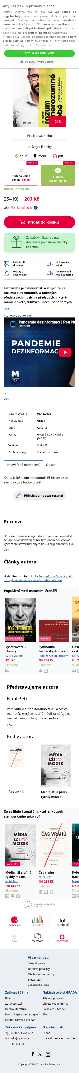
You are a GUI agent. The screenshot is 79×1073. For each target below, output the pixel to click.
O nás (46, 1033)
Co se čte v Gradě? (54, 1009)
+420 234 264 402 (22, 1033)
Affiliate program (53, 998)
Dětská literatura (16, 1009)
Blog (45, 1014)
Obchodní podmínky (41, 974)
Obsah (51, 465)
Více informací (44, 45)
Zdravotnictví (13, 1003)
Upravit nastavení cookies (59, 1038)
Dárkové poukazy (39, 969)
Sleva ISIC (34, 979)
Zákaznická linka (38, 985)
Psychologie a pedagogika (22, 1014)
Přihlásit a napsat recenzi (43, 496)
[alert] (39, 34)
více (6, 308)
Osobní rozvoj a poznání (20, 1020)
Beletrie (10, 998)
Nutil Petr (17, 698)
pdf (60, 156)
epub (23, 156)
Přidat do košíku (43, 222)
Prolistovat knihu (39, 136)
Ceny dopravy (36, 963)
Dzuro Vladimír (15, 656)
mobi (42, 156)
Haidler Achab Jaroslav (53, 656)
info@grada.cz (20, 1038)
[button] (39, 62)
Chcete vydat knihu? (55, 1003)
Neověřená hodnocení (23, 465)
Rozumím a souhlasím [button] (39, 53)
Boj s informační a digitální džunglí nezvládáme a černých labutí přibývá (38, 578)
